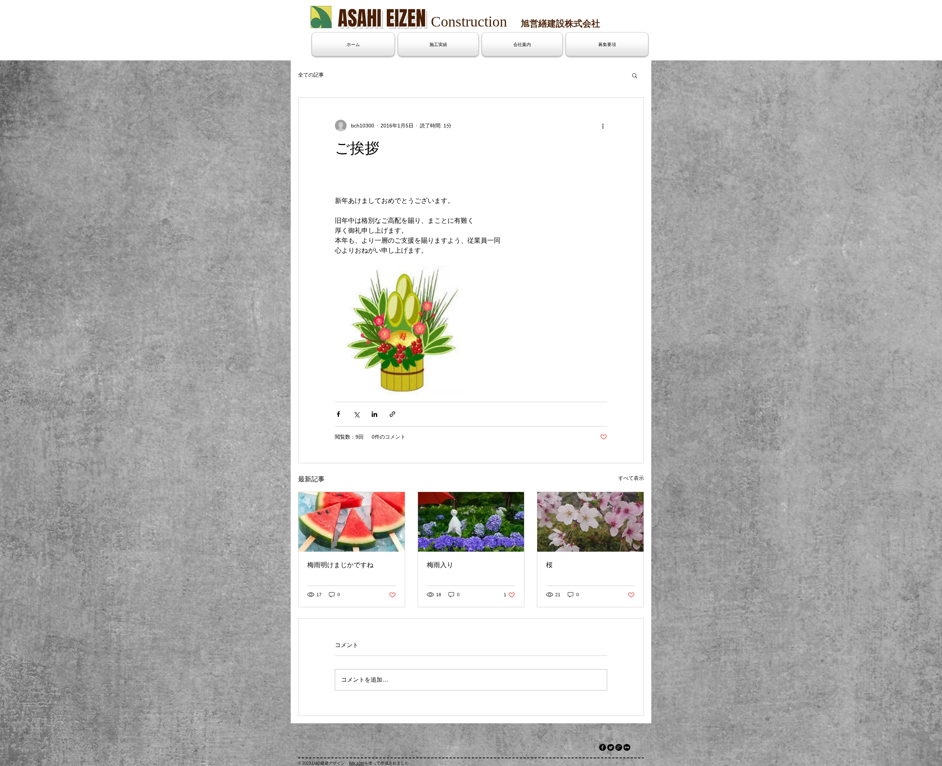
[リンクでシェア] (392, 414)
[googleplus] (618, 747)
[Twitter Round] (610, 747)
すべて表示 (631, 478)
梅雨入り (440, 565)
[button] (634, 75)
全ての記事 (311, 75)
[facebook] (602, 747)
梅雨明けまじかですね (340, 565)
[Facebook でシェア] (338, 414)
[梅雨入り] (471, 522)
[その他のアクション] (602, 125)
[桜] (590, 522)
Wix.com (356, 763)
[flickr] (626, 747)
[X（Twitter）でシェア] (356, 414)
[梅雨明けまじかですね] (351, 522)
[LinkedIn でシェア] (374, 414)
